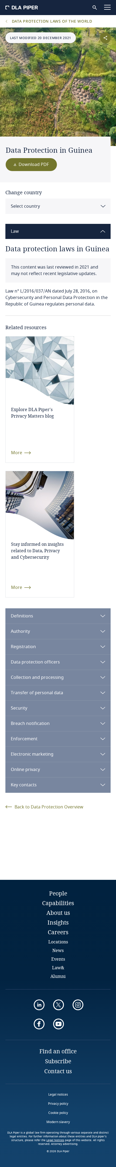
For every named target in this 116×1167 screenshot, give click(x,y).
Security (19, 708)
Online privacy (25, 769)
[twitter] (58, 1004)
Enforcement (24, 739)
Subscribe (58, 1061)
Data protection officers (35, 662)
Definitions (22, 616)
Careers (58, 932)
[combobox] (58, 206)
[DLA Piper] (21, 7)
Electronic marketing (32, 754)
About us (58, 912)
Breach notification (30, 723)
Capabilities (58, 903)
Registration (23, 647)
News (58, 950)
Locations (58, 941)
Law (15, 231)
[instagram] (78, 1004)
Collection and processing (37, 677)
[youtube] (58, 1024)
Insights (58, 922)
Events (58, 959)
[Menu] (107, 7)
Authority (20, 631)
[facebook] (39, 1024)
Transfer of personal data (37, 693)
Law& (58, 967)
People (58, 893)
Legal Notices (55, 1140)
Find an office (58, 1051)
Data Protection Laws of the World (51, 21)
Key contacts (24, 785)
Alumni (58, 976)
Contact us (58, 1071)
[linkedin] (39, 1004)
